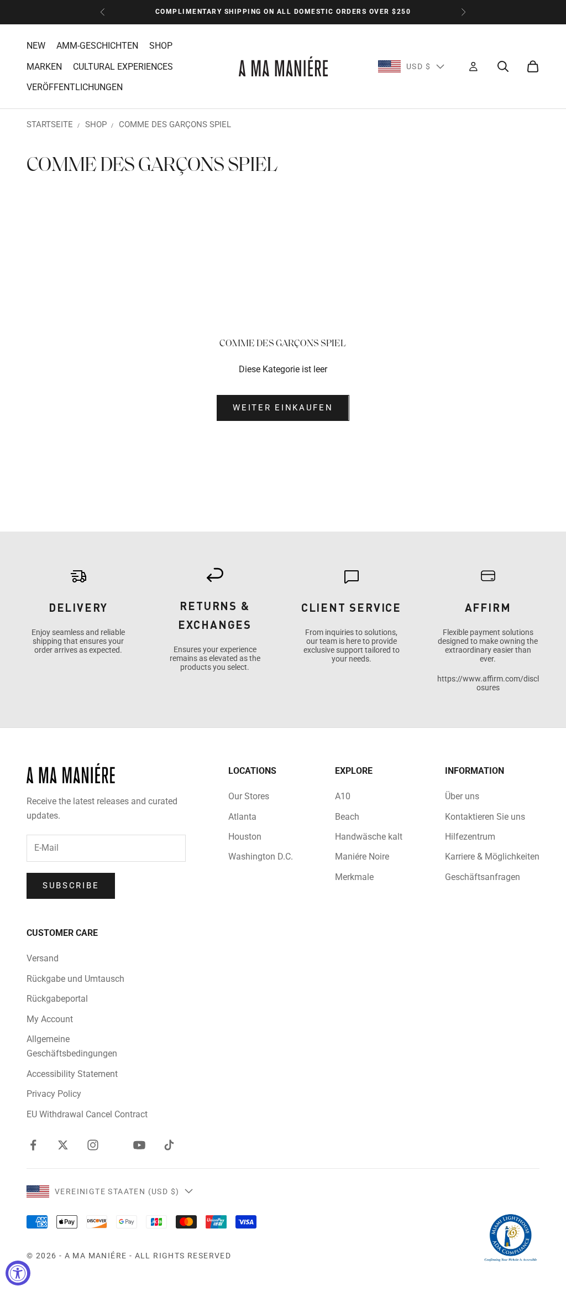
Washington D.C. (260, 856)
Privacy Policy (54, 1094)
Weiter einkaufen (283, 408)
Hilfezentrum (470, 836)
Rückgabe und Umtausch (75, 979)
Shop (160, 45)
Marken (44, 66)
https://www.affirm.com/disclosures (488, 683)
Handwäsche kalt (368, 836)
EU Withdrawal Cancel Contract (87, 1114)
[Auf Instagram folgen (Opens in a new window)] (92, 1145)
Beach (347, 816)
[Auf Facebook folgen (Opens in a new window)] (33, 1145)
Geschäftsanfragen (482, 877)
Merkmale (354, 877)
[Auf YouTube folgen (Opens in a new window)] (139, 1145)
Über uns (462, 796)
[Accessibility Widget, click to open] (18, 1273)
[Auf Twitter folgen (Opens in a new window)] (63, 1145)
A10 (342, 796)
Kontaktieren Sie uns (485, 816)
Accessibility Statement (72, 1074)
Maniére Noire (362, 856)
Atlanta (242, 816)
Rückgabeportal (57, 998)
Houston (244, 836)
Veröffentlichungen (75, 87)
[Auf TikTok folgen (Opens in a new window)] (169, 1145)
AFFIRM (488, 607)
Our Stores (248, 796)
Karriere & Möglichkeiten (492, 856)
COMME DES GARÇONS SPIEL (175, 124)
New (36, 45)
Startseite (50, 124)
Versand (43, 958)
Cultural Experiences (123, 66)
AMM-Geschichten (97, 45)
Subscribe (71, 886)
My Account (50, 1019)
